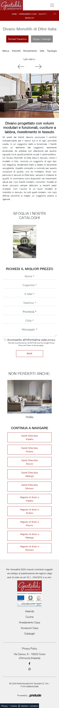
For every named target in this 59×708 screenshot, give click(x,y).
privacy (51, 339)
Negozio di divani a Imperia (29, 499)
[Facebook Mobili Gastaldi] (29, 664)
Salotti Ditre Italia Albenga (29, 474)
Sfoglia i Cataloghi (42, 39)
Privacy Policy (29, 648)
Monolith (29, 18)
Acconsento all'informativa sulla (31, 339)
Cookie (13, 706)
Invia (29, 353)
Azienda (29, 611)
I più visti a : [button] (29, 59)
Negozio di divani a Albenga (29, 536)
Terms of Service (33, 345)
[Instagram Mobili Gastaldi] (29, 669)
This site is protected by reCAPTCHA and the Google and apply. (31, 344)
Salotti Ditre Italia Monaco (29, 486)
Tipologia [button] (52, 50)
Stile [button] (42, 50)
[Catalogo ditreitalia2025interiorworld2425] (24, 241)
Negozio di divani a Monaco (29, 548)
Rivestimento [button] (30, 50)
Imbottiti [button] (16, 50)
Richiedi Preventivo (17, 39)
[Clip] (38, 66)
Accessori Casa (29, 627)
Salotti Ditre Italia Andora (29, 450)
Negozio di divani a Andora (29, 511)
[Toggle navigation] (52, 5)
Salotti (42, 14)
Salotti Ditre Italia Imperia (29, 437)
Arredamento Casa (28, 14)
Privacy (4, 706)
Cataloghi (29, 633)
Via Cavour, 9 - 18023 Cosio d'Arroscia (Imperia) (29, 656)
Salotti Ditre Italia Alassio (29, 462)
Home (14, 14)
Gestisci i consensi (29, 706)
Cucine (29, 616)
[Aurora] (21, 66)
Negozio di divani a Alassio (29, 523)
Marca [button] (5, 50)
